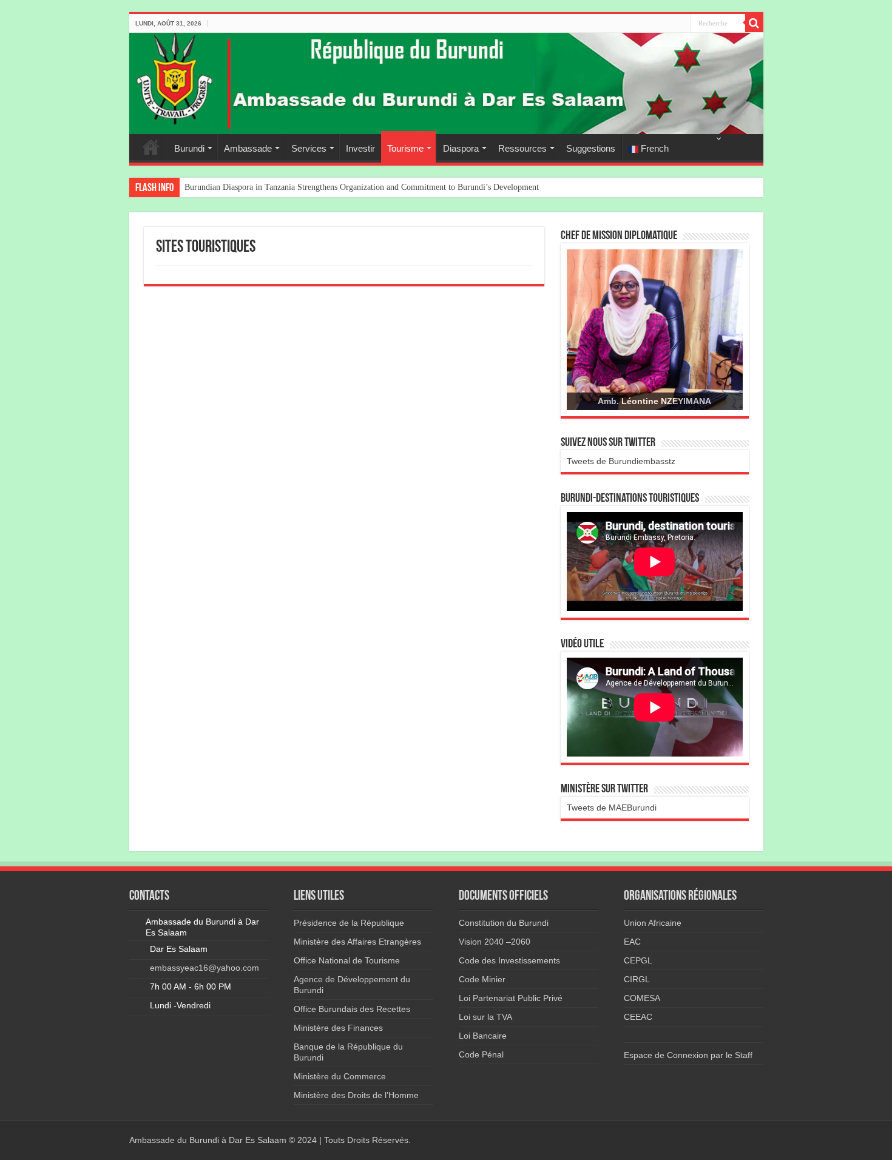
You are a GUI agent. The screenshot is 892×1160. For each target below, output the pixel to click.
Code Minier (482, 979)
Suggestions (590, 148)
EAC (632, 941)
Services (308, 148)
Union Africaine (652, 923)
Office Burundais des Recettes (352, 1009)
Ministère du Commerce (340, 1076)
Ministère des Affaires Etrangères (357, 941)
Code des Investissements (509, 960)
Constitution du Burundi (504, 923)
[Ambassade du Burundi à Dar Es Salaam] (446, 83)
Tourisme (405, 148)
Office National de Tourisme (347, 960)
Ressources (522, 148)
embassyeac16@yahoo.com (204, 968)
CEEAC (638, 1017)
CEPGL (638, 960)
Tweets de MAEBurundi (612, 807)
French (653, 148)
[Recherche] (754, 23)
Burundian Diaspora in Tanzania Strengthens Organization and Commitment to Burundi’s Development (361, 187)
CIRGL (637, 979)
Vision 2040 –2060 (494, 941)
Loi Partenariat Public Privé (511, 998)
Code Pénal (481, 1054)
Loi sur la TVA (485, 1017)
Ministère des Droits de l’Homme (356, 1095)
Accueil (151, 147)
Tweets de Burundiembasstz (621, 461)
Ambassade (248, 148)
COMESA (642, 998)
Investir (360, 148)
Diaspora (461, 148)
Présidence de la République (349, 923)
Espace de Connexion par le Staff (688, 1055)
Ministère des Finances (338, 1028)
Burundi (189, 148)
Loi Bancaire (483, 1035)
